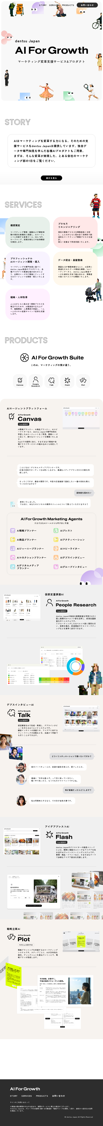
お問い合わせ (87, 5)
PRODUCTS (68, 5)
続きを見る (51, 178)
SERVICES (54, 5)
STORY (43, 5)
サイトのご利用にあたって (20, 1102)
